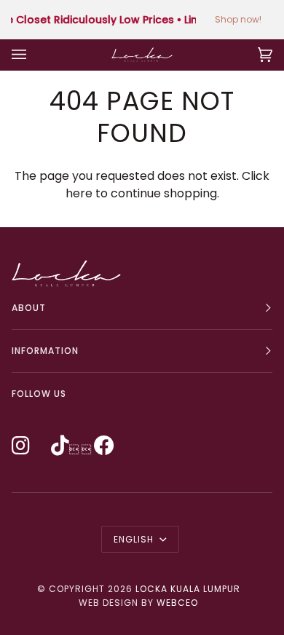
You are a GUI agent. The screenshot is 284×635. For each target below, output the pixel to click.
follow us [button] (39, 393)
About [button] (29, 307)
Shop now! (238, 19)
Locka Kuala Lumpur (187, 589)
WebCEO (177, 602)
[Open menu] (33, 54)
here (79, 193)
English (135, 539)
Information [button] (45, 350)
